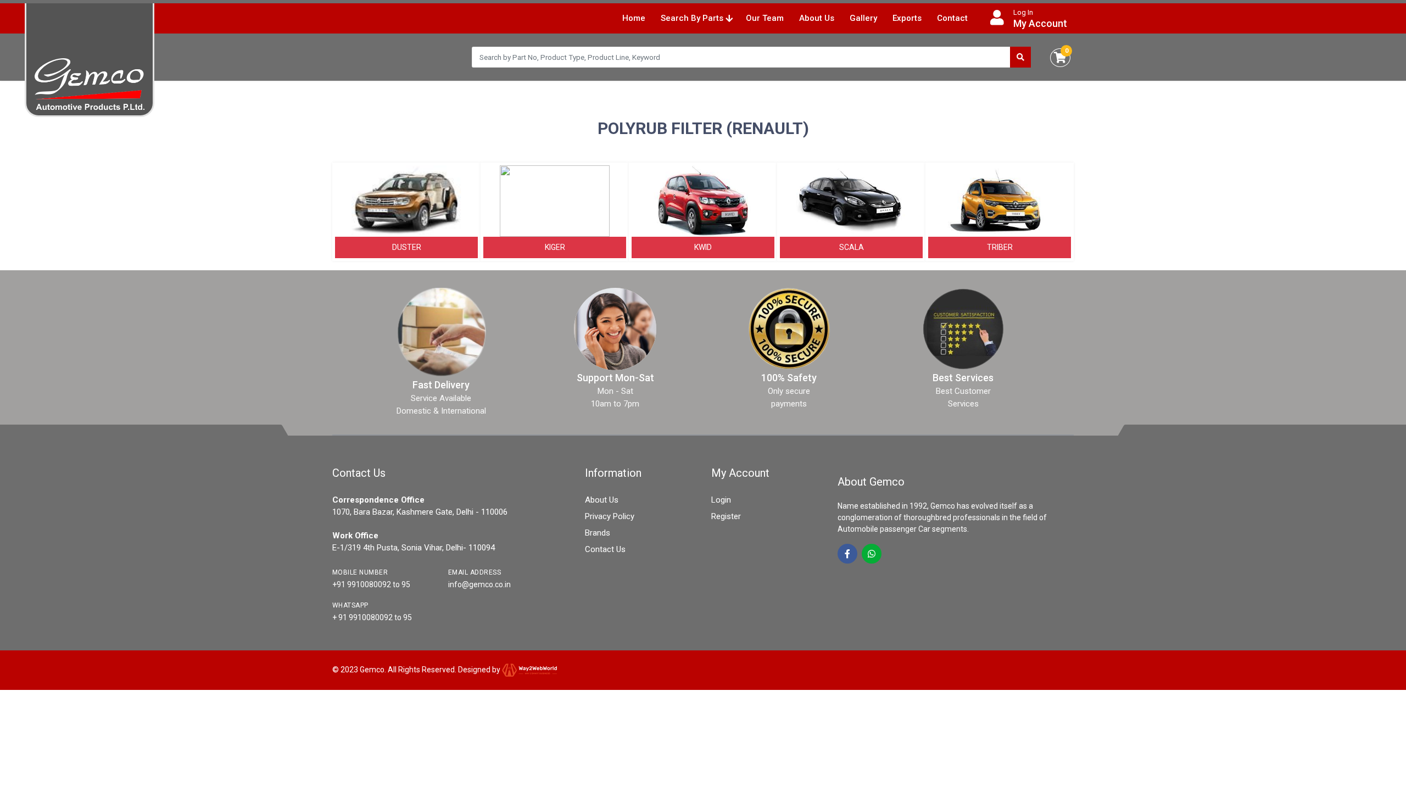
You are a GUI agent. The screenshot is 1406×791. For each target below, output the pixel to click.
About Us (816, 18)
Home (633, 18)
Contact (952, 18)
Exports (907, 18)
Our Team (765, 18)
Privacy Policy (609, 516)
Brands (597, 533)
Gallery (863, 18)
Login (721, 500)
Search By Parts (693, 18)
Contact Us (605, 549)
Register (726, 516)
